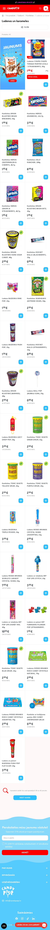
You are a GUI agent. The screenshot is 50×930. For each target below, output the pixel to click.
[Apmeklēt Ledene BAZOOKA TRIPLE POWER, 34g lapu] (12, 517)
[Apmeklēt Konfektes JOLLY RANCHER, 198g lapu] (37, 147)
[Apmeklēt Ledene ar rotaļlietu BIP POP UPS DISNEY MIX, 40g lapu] (12, 609)
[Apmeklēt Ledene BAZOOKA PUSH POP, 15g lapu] (12, 332)
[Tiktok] (27, 918)
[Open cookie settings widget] (4, 926)
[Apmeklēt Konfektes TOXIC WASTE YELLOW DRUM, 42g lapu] (12, 471)
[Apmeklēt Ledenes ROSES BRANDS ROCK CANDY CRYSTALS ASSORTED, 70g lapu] (12, 702)
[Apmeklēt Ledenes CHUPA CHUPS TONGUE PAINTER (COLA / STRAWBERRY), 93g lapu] (37, 49)
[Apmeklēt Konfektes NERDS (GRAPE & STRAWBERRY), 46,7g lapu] (12, 193)
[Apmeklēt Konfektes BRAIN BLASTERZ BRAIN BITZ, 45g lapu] (37, 193)
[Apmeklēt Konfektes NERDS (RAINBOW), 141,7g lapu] (37, 101)
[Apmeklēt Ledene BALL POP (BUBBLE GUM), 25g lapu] (37, 378)
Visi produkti (10, 15)
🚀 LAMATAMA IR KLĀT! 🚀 (25, 2)
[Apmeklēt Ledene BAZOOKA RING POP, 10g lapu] (12, 286)
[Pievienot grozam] (45, 84)
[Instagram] (22, 918)
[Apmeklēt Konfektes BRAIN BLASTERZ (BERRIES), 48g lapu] (12, 378)
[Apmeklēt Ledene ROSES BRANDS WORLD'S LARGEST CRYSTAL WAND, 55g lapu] (12, 563)
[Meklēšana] (40, 8)
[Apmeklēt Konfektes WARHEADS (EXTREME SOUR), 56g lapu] (37, 286)
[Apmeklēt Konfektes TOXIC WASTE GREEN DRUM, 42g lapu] (37, 424)
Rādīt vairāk (25, 798)
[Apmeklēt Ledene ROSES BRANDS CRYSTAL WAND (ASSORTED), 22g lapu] (37, 517)
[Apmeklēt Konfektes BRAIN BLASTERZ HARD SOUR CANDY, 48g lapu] (12, 239)
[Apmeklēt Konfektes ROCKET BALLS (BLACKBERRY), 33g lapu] (37, 239)
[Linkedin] (33, 918)
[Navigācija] (4, 8)
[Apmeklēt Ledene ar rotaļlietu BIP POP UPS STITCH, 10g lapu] (37, 563)
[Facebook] (16, 918)
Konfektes (30, 15)
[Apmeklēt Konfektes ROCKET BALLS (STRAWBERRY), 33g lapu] (37, 332)
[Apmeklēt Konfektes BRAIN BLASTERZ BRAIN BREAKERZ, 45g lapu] (12, 101)
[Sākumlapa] (13, 8)
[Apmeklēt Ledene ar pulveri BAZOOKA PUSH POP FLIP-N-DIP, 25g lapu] (12, 748)
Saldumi (21, 15)
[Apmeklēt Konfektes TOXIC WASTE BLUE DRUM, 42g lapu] (12, 656)
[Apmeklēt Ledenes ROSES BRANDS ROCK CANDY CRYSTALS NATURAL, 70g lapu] (37, 656)
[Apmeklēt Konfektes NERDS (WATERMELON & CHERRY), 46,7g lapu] (12, 147)
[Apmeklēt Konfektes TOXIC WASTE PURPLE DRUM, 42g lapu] (37, 471)
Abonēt (25, 852)
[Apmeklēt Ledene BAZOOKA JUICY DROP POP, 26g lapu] (12, 424)
